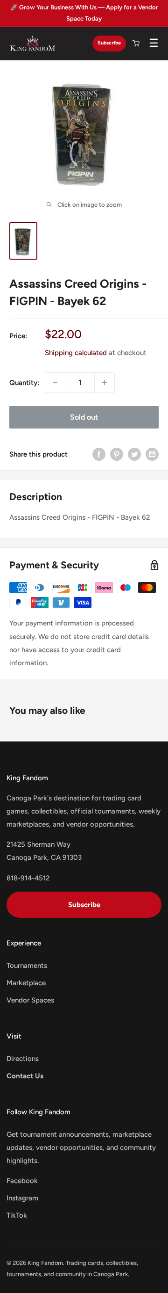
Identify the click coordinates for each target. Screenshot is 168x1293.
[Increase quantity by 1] (104, 382)
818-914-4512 (28, 878)
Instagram (22, 1198)
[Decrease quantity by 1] (55, 382)
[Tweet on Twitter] (134, 454)
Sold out (84, 417)
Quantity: (24, 382)
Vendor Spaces (30, 1000)
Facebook (22, 1181)
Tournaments (27, 965)
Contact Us (25, 1076)
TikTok (17, 1215)
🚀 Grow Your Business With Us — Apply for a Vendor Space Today (84, 13)
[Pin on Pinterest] (116, 454)
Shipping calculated (76, 353)
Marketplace (26, 983)
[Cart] (136, 43)
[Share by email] (152, 454)
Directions (23, 1058)
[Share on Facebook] (98, 454)
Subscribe (109, 43)
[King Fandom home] (33, 43)
